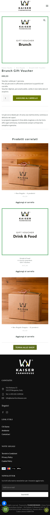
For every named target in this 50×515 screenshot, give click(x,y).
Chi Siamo (5, 427)
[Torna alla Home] (25, 6)
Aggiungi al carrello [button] (25, 202)
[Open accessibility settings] (4, 503)
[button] (47, 6)
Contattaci (6, 434)
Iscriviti (25, 494)
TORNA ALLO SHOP (25, 347)
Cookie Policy (7, 461)
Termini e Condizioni (9, 453)
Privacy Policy (7, 457)
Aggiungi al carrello (27, 98)
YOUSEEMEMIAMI (33, 505)
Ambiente (5, 430)
